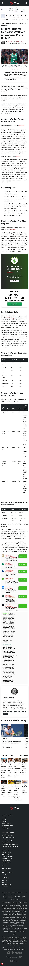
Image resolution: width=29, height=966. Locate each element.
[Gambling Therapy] (18, 952)
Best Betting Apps (6, 860)
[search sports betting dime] (26, 3)
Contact (4, 819)
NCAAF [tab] (14, 17)
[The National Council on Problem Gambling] (14, 961)
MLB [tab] (7, 17)
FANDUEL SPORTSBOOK (9, 587)
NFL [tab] (10, 17)
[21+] (8, 952)
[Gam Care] (13, 952)
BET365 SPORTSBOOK (9, 564)
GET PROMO (14, 304)
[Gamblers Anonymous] (20, 957)
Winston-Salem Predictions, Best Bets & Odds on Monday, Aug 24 (12, 742)
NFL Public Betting (6, 884)
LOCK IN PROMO (14, 280)
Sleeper (18, 156)
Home (2, 23)
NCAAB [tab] (25, 17)
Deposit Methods (6, 862)
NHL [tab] (21, 17)
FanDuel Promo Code (7, 842)
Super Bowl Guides (6, 868)
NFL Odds (4, 880)
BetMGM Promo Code (7, 835)
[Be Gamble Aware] (11, 957)
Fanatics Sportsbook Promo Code (10, 846)
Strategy (4, 874)
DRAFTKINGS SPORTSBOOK (9, 579)
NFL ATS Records (6, 886)
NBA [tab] (18, 17)
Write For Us (5, 827)
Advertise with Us (6, 823)
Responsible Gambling (7, 825)
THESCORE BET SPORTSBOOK (9, 571)
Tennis (5, 738)
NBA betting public (11, 318)
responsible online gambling (17, 929)
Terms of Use (17, 892)
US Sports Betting (6, 854)
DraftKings (12, 229)
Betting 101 (4, 870)
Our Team (4, 821)
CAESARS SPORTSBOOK (9, 596)
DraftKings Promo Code (8, 840)
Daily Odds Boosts (6, 19)
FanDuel (21, 125)
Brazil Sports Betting (7, 858)
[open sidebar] (2, 3)
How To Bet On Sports (7, 872)
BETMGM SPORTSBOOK (9, 555)
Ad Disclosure (4, 25)
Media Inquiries (5, 828)
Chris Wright (11, 41)
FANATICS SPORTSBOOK (9, 605)
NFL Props (4, 882)
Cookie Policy (23, 892)
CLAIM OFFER (22, 556)
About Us (4, 817)
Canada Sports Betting (7, 856)
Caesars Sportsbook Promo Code (10, 844)
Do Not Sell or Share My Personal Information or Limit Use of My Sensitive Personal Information (14, 948)
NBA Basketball (14, 23)
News (7, 23)
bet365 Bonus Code (6, 839)
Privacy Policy (9, 892)
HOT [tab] (3, 17)
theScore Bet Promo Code (8, 837)
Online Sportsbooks (6, 852)
